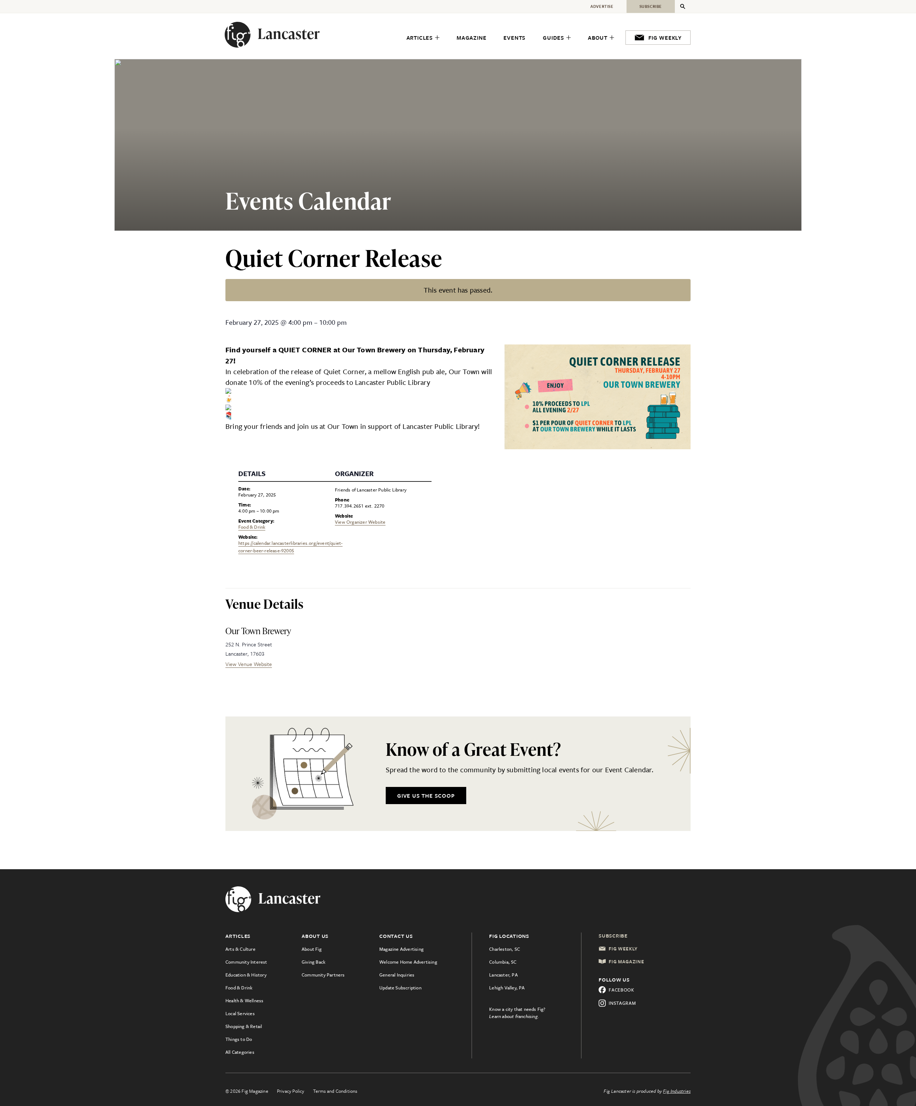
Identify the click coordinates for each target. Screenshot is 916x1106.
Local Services (240, 1013)
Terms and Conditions (335, 1091)
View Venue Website (248, 664)
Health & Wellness (244, 1000)
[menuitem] (423, 37)
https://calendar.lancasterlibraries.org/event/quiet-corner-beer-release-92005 (290, 546)
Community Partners (323, 974)
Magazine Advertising (401, 949)
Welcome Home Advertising (408, 961)
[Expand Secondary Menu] (683, 6)
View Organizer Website (360, 521)
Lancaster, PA (503, 974)
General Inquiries (396, 974)
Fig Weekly (623, 948)
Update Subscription (400, 987)
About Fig (312, 949)
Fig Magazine (626, 961)
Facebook (621, 989)
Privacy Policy (290, 1091)
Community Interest (246, 961)
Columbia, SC (502, 961)
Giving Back (313, 961)
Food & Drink (251, 526)
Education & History (246, 974)
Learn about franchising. (514, 1016)
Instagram (622, 1003)
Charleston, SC (504, 949)
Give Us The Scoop (426, 795)
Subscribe (613, 935)
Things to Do (238, 1039)
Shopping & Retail (243, 1026)
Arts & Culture (240, 949)
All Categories (239, 1052)
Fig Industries (677, 1091)
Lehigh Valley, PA (507, 987)
